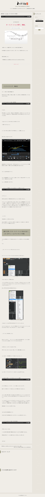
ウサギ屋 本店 (21, 495)
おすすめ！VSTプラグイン (22, 8)
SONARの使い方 (15, 8)
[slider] (29, 16)
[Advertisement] (16, 73)
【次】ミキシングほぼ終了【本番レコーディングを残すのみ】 (22, 447)
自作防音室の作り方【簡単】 (31, 8)
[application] (16, 16)
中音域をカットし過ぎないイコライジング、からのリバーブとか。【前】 (12, 446)
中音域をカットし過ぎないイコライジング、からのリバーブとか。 (14, 59)
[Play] (2, 16)
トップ (11, 8)
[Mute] (27, 16)
